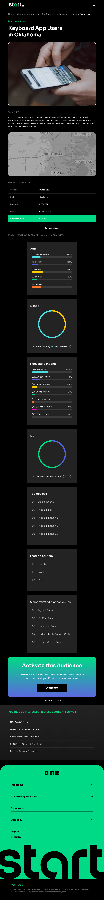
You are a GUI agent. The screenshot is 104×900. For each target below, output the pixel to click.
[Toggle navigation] (93, 4)
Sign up (16, 837)
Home (11, 14)
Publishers (17, 784)
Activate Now (52, 228)
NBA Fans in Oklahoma (20, 722)
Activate (52, 687)
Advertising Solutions (24, 796)
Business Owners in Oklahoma (23, 751)
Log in (15, 831)
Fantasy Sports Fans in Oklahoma (24, 729)
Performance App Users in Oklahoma (26, 744)
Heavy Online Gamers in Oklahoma (25, 737)
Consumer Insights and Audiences (35, 14)
